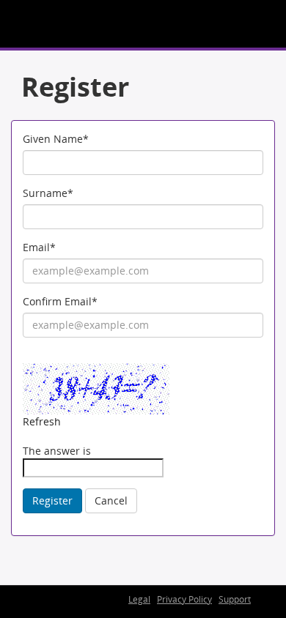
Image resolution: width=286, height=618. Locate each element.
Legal (139, 599)
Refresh (42, 421)
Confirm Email (60, 301)
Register (52, 500)
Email (39, 247)
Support (235, 599)
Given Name (56, 139)
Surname (48, 193)
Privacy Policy (184, 599)
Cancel (111, 500)
